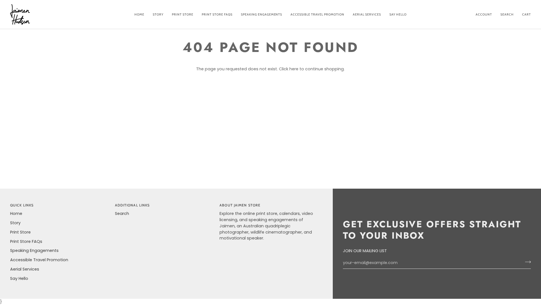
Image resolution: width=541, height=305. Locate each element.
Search (122, 213)
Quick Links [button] (22, 205)
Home (16, 213)
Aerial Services (24, 269)
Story (15, 223)
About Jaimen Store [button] (239, 205)
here (293, 69)
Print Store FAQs (26, 241)
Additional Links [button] (132, 205)
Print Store (20, 232)
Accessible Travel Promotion (39, 260)
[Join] (526, 262)
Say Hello (19, 278)
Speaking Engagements (34, 250)
